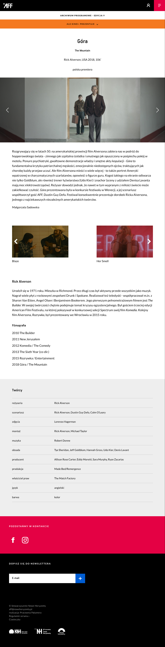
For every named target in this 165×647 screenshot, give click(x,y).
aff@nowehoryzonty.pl (20, 609)
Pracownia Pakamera (30, 612)
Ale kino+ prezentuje (81, 24)
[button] (157, 109)
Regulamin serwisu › (19, 616)
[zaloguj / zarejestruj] (148, 5)
